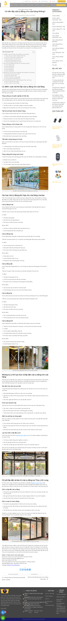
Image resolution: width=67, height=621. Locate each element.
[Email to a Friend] (25, 570)
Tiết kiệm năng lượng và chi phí (13, 60)
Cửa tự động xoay (10, 66)
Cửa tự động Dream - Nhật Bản (57, 40)
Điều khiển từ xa (56, 182)
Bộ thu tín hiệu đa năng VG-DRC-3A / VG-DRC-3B (57, 146)
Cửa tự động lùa (9, 69)
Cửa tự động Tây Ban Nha (57, 57)
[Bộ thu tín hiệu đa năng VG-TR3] (58, 120)
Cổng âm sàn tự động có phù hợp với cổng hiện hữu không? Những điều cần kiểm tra (58, 105)
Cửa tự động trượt (10, 64)
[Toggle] (64, 15)
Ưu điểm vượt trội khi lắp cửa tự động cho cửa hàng (16, 54)
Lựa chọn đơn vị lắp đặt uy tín (13, 78)
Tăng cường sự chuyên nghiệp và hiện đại (15, 55)
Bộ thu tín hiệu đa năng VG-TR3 (57, 127)
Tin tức (47, 5)
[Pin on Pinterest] (27, 570)
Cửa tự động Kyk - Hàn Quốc (58, 53)
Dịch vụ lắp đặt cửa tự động (12, 81)
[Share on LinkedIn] (30, 570)
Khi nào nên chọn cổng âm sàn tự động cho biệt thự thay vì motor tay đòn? (58, 75)
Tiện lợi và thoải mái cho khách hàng (14, 57)
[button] (32, 52)
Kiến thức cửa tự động (27, 9)
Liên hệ (52, 5)
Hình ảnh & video (29, 5)
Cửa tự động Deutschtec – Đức (57, 36)
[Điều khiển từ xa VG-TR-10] (58, 157)
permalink (40, 574)
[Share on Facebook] (20, 570)
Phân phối (37, 5)
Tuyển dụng (43, 5)
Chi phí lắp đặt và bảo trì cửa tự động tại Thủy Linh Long (17, 80)
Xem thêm (3, 608)
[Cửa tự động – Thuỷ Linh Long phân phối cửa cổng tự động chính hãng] (5, 3)
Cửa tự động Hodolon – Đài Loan (58, 49)
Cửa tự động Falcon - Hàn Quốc (57, 44)
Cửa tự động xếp (10, 67)
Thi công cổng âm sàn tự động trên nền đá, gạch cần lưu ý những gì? (58, 83)
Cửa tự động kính (10, 71)
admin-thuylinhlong (30, 15)
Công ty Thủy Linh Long (13, 565)
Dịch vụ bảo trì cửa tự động (12, 83)
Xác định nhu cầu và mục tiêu (13, 74)
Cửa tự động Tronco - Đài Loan (58, 61)
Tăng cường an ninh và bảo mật (13, 58)
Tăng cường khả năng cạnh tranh (14, 61)
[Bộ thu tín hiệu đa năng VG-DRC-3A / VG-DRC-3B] (58, 137)
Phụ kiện (54, 65)
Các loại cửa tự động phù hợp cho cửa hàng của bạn (17, 63)
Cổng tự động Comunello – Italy (56, 19)
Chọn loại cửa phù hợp (11, 75)
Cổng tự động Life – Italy (58, 26)
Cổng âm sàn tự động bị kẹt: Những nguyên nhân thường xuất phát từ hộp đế (58, 90)
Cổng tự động (56, 15)
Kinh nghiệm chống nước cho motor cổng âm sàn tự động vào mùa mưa (58, 98)
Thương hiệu (22, 5)
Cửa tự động (55, 33)
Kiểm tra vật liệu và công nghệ (13, 77)
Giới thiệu (11, 5)
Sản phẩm (16, 5)
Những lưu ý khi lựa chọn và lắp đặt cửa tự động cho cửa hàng (19, 72)
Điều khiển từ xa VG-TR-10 (57, 165)
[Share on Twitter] (23, 570)
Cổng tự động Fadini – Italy (58, 23)
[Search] (54, 5)
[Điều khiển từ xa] (58, 175)
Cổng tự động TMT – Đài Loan (58, 29)
